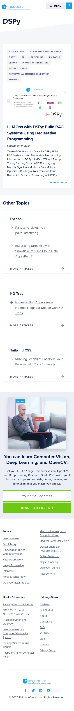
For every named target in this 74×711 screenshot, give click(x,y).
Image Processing (13, 565)
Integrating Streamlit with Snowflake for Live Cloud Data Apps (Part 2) (36, 251)
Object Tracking (49, 562)
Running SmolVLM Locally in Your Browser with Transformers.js (39, 361)
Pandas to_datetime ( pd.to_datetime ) (30, 230)
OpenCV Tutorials (50, 567)
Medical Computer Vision (54, 541)
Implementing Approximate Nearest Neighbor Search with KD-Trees (39, 307)
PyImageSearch (16, 7)
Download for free (37, 508)
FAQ (42, 627)
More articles (21, 268)
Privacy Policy (48, 650)
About (43, 615)
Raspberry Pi (47, 573)
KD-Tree (16, 294)
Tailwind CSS (20, 350)
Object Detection (49, 556)
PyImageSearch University (18, 604)
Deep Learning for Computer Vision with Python (15, 633)
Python (16, 219)
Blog (42, 638)
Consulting (46, 621)
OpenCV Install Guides (16, 582)
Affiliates (45, 604)
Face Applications (13, 559)
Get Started (46, 610)
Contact (44, 644)
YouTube (45, 633)
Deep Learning (11, 538)
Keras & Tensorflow (14, 576)
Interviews (9, 571)
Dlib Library (9, 544)
